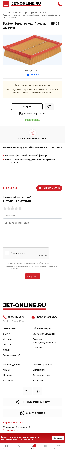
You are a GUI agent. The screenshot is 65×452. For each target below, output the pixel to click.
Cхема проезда (11, 430)
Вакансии (38, 380)
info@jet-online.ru (47, 317)
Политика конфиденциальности (44, 341)
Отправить (32, 276)
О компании (9, 328)
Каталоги (8, 380)
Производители (11, 364)
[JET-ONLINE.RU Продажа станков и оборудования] (26, 4)
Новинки (7, 375)
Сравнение (45, 449)
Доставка (8, 339)
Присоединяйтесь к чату (35, 402)
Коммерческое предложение (32, 138)
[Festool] (32, 120)
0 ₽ (32, 449)
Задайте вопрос (35, 412)
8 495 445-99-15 (16, 317)
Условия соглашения (44, 333)
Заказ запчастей (11, 355)
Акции (6, 369)
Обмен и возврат (42, 328)
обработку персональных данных (27, 264)
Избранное (58, 449)
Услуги (6, 333)
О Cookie (37, 347)
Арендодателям (41, 375)
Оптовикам (39, 369)
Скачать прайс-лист (43, 364)
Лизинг (6, 350)
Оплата (7, 344)
